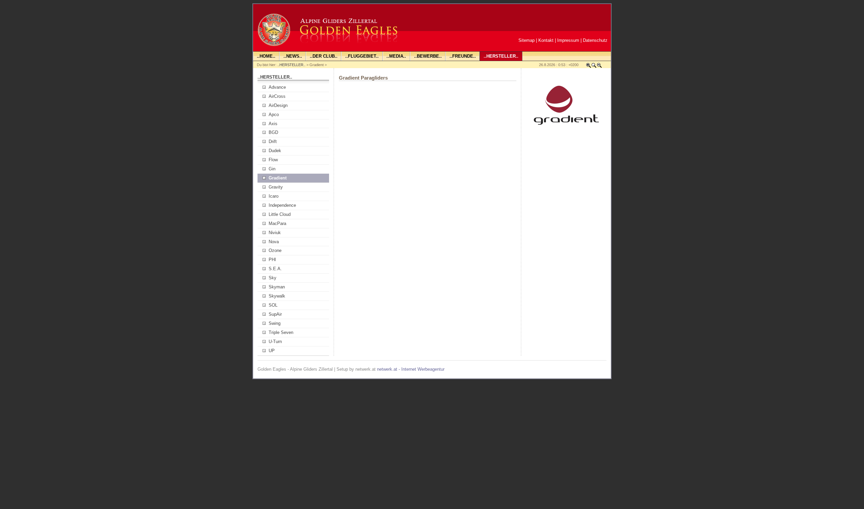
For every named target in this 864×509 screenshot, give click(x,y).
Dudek (275, 150)
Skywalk (277, 296)
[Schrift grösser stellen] (588, 66)
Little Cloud (280, 214)
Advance (277, 87)
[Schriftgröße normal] (594, 66)
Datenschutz (595, 40)
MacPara (277, 223)
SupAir (275, 314)
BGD (273, 132)
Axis (273, 123)
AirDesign (278, 105)
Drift (273, 141)
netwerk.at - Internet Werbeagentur (410, 369)
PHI (272, 259)
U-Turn (275, 341)
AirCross (277, 96)
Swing (274, 323)
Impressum (568, 40)
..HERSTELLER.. (291, 65)
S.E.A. (275, 268)
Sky (272, 277)
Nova (274, 241)
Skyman (277, 286)
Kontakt (546, 40)
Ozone (275, 250)
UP (272, 350)
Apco (274, 114)
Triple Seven (281, 332)
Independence (282, 205)
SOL (273, 305)
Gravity (276, 187)
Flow (273, 159)
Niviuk (275, 232)
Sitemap (526, 40)
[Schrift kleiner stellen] (599, 66)
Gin (272, 168)
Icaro (273, 196)
